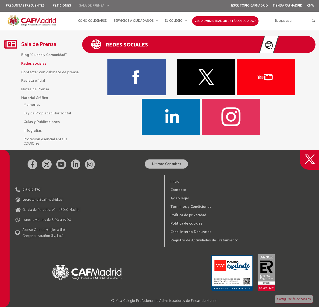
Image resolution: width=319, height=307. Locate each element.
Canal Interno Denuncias (190, 232)
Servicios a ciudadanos (133, 21)
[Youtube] (61, 164)
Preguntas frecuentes (25, 5)
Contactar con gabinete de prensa (50, 72)
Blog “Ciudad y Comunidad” (44, 55)
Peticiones (62, 5)
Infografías (33, 130)
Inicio (175, 181)
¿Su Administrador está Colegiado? (225, 21)
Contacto (178, 190)
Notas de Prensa (35, 89)
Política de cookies (186, 223)
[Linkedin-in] (76, 164)
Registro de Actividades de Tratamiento (204, 240)
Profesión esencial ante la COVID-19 (45, 141)
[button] (166, 164)
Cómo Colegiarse (92, 21)
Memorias (32, 105)
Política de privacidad (188, 215)
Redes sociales (33, 63)
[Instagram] (90, 164)
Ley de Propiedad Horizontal (47, 113)
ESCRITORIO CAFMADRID (249, 5)
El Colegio (174, 21)
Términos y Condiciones (190, 207)
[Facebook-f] (32, 164)
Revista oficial (33, 81)
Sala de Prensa (91, 5)
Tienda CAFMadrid (287, 5)
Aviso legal (179, 198)
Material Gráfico (34, 98)
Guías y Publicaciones (42, 122)
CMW (310, 5)
